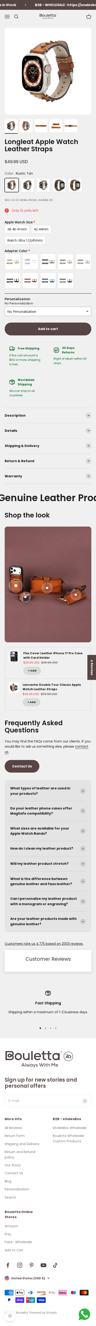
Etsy (8, 1234)
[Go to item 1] (11, 126)
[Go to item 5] (70, 126)
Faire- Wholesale (18, 1242)
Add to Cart (14, 1250)
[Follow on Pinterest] (31, 1265)
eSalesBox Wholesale (69, 1128)
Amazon (11, 1226)
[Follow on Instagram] (20, 1265)
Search (10, 1197)
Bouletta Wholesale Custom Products (68, 1138)
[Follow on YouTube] (43, 1265)
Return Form (15, 1135)
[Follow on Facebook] (8, 1265)
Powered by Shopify (43, 1313)
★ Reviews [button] (92, 667)
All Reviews (13, 1128)
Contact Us (22, 766)
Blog (8, 1181)
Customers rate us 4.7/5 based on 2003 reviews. (44, 943)
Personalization (17, 1189)
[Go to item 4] (55, 126)
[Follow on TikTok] (55, 1265)
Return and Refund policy (20, 1154)
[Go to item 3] (41, 126)
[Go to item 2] (26, 126)
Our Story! (13, 1165)
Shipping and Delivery (22, 1144)
